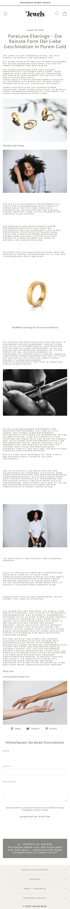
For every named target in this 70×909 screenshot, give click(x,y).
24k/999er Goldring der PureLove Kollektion (35, 327)
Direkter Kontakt (35, 898)
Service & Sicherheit (35, 870)
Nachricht (9, 782)
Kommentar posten (35, 817)
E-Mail (7, 766)
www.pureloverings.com (16, 676)
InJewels (35, 879)
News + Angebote (35, 889)
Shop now (8, 671)
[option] (35, 3)
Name (6, 751)
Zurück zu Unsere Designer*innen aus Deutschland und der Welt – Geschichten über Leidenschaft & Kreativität (35, 848)
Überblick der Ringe (13, 145)
